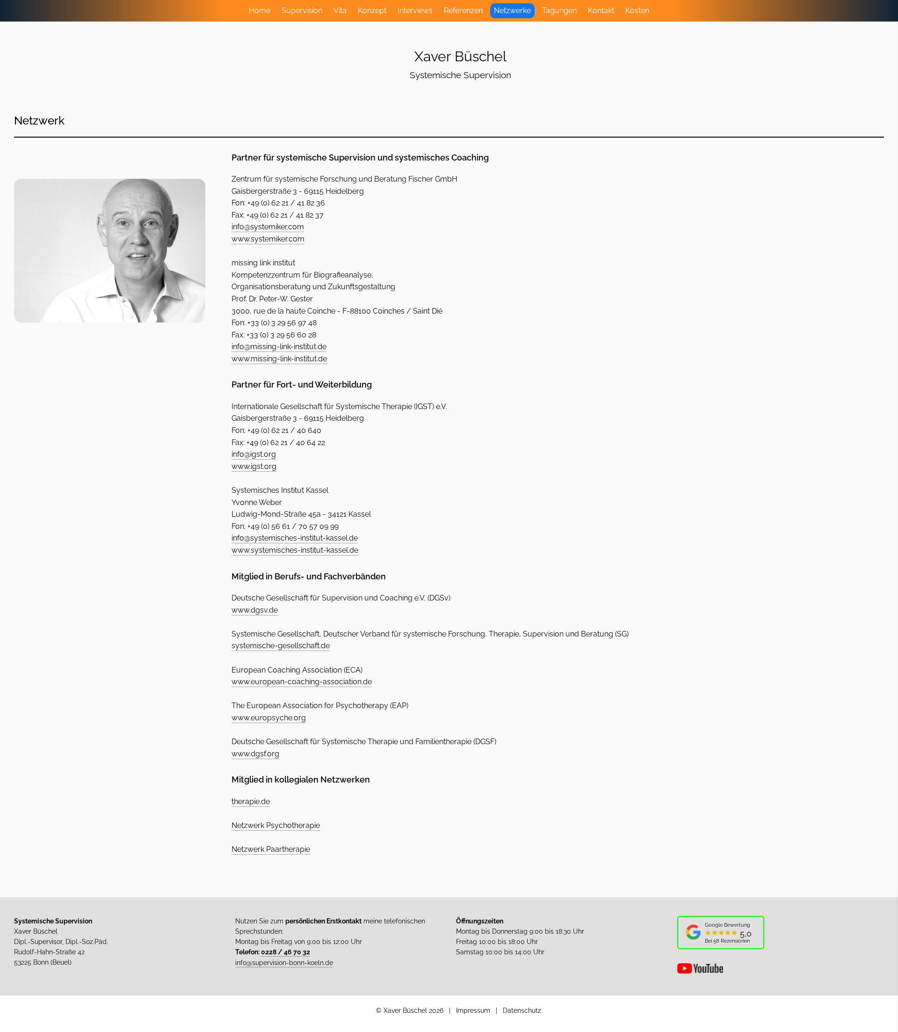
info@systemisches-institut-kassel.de (295, 538)
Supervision (302, 10)
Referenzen (463, 10)
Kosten (637, 10)
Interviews (415, 10)
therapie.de (251, 801)
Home (259, 10)
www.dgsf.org (255, 753)
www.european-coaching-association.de (302, 681)
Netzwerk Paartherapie (271, 849)
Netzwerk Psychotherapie (276, 825)
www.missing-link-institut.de (279, 358)
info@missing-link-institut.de (279, 346)
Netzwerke (512, 10)
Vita (340, 10)
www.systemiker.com (268, 238)
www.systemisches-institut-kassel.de (295, 550)
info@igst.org (254, 454)
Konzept (372, 10)
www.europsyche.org (269, 717)
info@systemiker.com (268, 226)
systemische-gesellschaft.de (281, 645)
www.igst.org (254, 466)
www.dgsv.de (255, 610)
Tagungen (559, 10)
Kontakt (601, 10)
